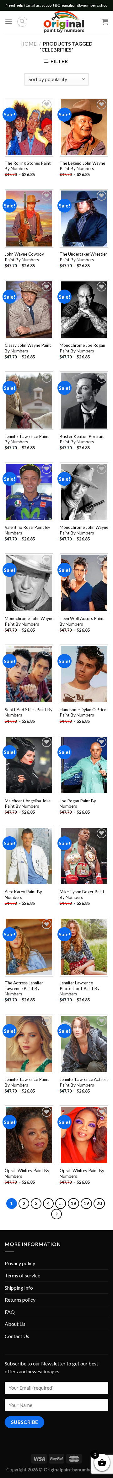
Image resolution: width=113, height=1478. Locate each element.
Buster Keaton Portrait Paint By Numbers (82, 439)
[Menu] (8, 21)
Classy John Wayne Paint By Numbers (28, 348)
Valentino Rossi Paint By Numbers (27, 530)
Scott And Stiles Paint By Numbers (28, 712)
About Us (15, 1324)
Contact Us (17, 1336)
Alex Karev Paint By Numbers (23, 894)
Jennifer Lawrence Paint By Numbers (27, 439)
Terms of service (22, 1275)
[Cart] (105, 22)
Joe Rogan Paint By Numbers (78, 803)
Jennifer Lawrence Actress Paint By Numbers (84, 1082)
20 (99, 1203)
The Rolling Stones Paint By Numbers (28, 166)
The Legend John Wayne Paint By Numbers (82, 166)
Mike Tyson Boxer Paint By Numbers (82, 894)
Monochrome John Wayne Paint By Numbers (84, 530)
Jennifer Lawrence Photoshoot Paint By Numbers (80, 988)
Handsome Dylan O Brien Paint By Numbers (83, 712)
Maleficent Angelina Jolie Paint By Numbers (28, 803)
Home (28, 44)
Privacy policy (20, 1263)
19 (86, 1203)
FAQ (10, 1312)
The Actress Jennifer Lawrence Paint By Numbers (24, 988)
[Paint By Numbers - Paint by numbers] (63, 22)
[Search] (22, 22)
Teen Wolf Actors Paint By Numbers (82, 621)
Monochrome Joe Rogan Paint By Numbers (82, 348)
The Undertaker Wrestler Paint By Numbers (83, 257)
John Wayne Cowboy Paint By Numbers (24, 257)
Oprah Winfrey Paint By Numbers (27, 1173)
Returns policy (20, 1300)
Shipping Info (19, 1288)
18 (73, 1203)
